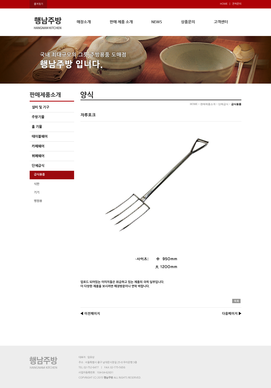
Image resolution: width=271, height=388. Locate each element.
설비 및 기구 (40, 107)
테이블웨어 (40, 136)
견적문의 (236, 4)
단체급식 (38, 165)
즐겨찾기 (38, 4)
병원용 (38, 200)
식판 (36, 183)
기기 (36, 192)
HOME (224, 4)
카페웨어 (38, 146)
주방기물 (38, 117)
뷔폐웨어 (38, 155)
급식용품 (39, 174)
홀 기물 (37, 126)
